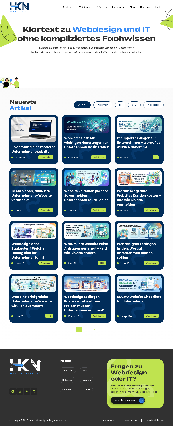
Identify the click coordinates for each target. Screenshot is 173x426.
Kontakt (159, 7)
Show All (82, 104)
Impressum (109, 420)
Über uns (145, 7)
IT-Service (101, 7)
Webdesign (84, 7)
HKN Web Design (37, 420)
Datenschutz (130, 420)
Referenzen (118, 7)
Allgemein (103, 104)
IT (120, 104)
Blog (132, 7)
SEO (134, 104)
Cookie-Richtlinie (155, 420)
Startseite (68, 7)
